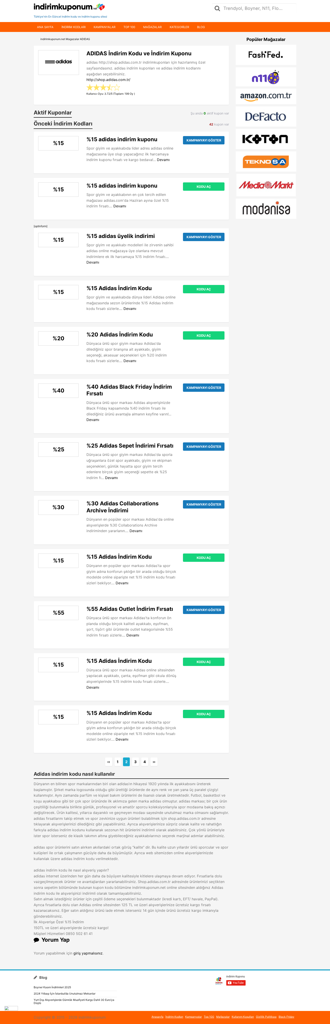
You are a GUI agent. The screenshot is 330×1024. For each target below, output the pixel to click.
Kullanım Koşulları (243, 1016)
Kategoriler (179, 27)
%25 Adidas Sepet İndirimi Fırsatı (130, 445)
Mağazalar (152, 27)
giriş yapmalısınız (88, 953)
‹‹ (108, 762)
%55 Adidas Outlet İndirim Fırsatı (129, 609)
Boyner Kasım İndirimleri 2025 (52, 987)
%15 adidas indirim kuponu (121, 139)
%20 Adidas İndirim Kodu (119, 334)
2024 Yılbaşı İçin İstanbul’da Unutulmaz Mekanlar (64, 993)
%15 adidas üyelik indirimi (120, 236)
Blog (201, 27)
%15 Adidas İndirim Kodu (119, 288)
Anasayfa (157, 1016)
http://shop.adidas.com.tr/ (108, 79)
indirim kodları (74, 27)
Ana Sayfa (45, 27)
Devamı (163, 159)
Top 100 (129, 27)
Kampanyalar (104, 27)
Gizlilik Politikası (266, 1016)
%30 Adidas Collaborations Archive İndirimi (122, 506)
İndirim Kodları (174, 1016)
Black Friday (286, 1016)
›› (154, 762)
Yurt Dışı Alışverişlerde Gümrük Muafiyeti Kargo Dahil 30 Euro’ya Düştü (74, 1001)
